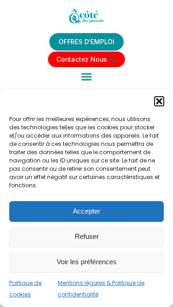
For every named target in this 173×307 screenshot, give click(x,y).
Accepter (86, 211)
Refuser (87, 236)
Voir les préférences (87, 262)
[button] (159, 101)
